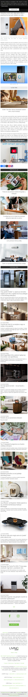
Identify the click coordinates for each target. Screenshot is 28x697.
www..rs (12, 674)
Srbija (16, 652)
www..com (21, 674)
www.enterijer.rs (17, 683)
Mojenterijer (5, 632)
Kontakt (22, 663)
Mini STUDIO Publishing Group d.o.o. (8, 656)
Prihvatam (14, 9)
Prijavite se (14, 624)
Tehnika (7, 290)
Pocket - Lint (4, 33)
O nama (5, 663)
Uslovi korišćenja (14, 694)
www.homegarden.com (8, 685)
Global (12, 652)
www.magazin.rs (18, 677)
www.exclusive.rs (19, 679)
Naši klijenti (17, 663)
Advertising (10, 663)
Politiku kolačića (4, 6)
